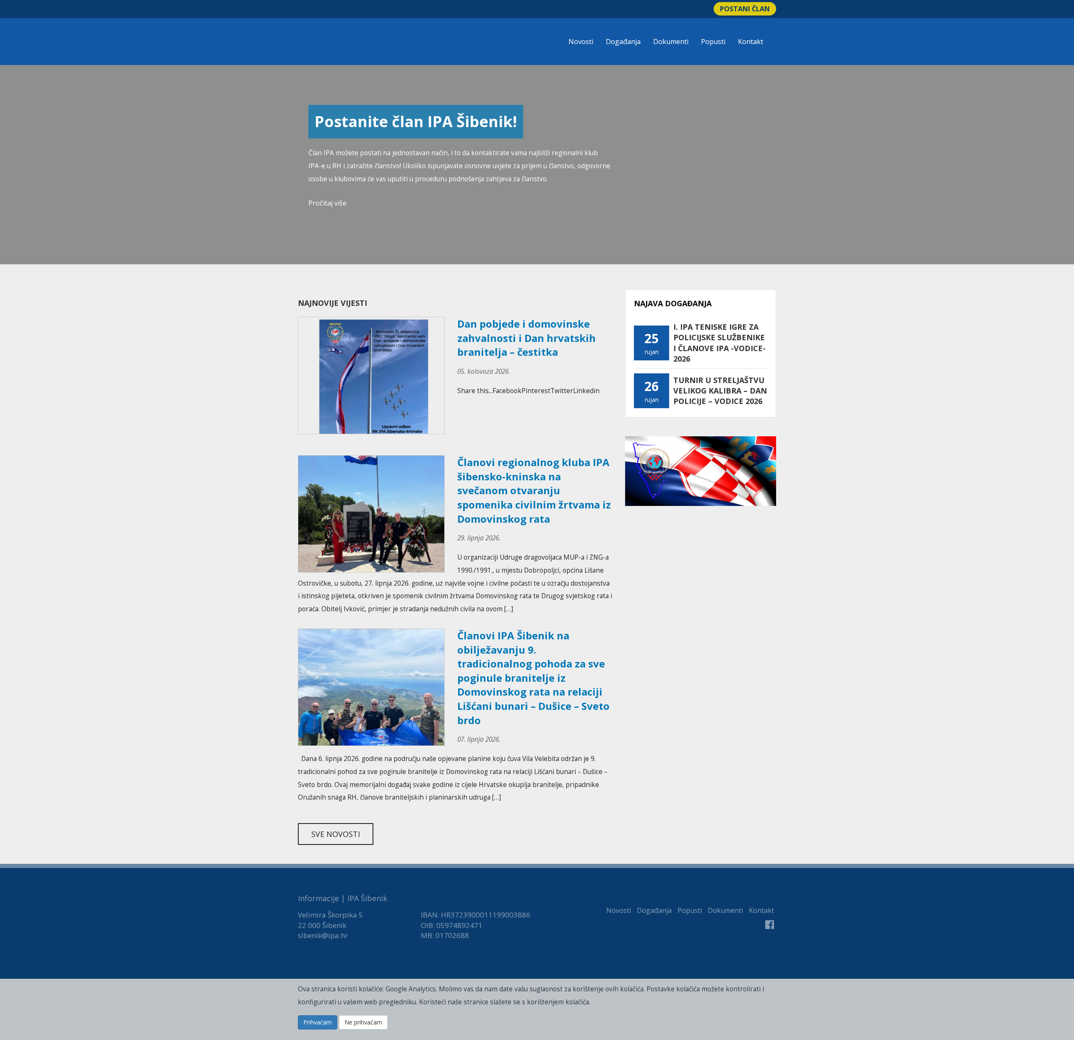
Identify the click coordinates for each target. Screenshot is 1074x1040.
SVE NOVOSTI (335, 834)
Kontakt (750, 41)
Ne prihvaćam (363, 1022)
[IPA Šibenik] (355, 42)
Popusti (713, 41)
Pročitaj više (327, 203)
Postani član (745, 8)
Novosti (580, 41)
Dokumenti (670, 41)
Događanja (623, 41)
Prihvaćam (317, 1022)
